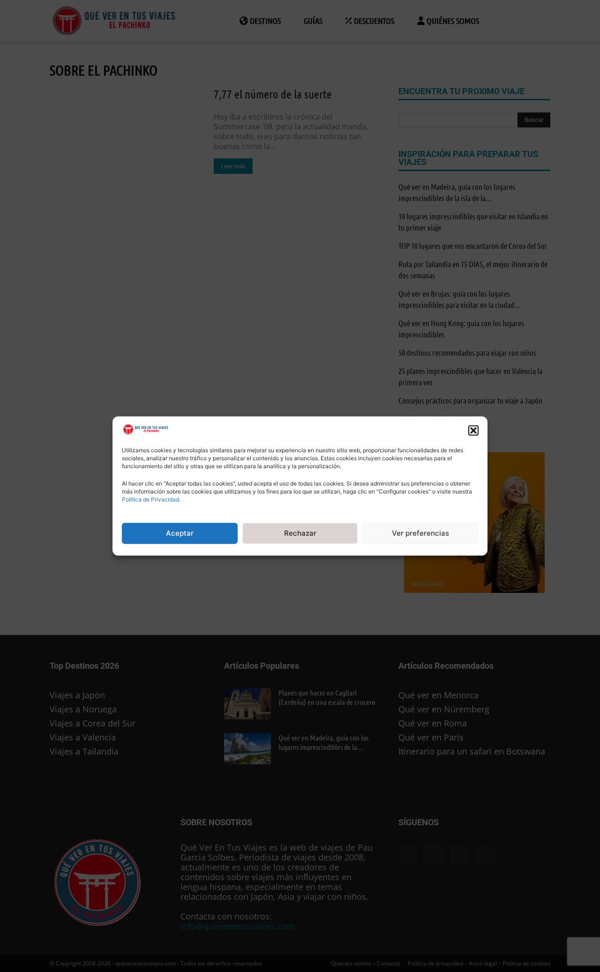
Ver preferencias (420, 533)
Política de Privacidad (150, 499)
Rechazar (300, 533)
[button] (473, 430)
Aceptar (180, 533)
